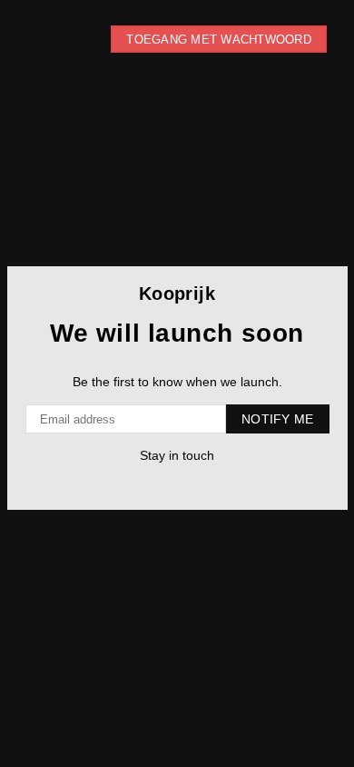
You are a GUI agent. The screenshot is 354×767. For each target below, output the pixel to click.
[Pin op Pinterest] (175, 484)
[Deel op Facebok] (138, 484)
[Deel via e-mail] (211, 484)
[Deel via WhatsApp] (193, 484)
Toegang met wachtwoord (218, 39)
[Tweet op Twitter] (157, 484)
